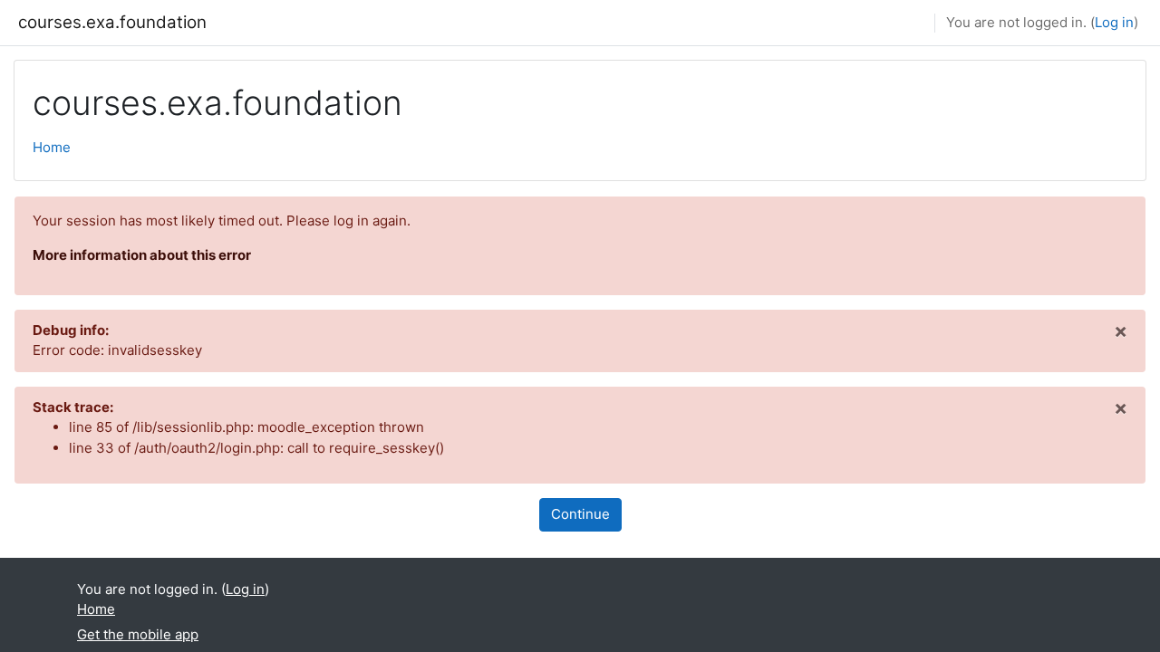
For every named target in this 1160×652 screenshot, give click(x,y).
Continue (580, 514)
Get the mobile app (137, 634)
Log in (1114, 22)
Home (52, 147)
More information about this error (142, 255)
